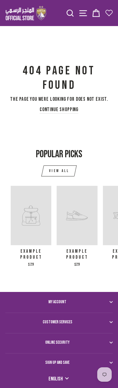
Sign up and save (57, 362)
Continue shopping (59, 109)
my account (57, 301)
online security (57, 342)
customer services (57, 322)
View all (59, 171)
